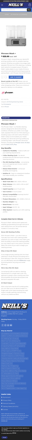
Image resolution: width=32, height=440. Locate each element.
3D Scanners (24, 333)
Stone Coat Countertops (8, 383)
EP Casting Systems (20, 345)
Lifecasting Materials (7, 358)
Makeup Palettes (6, 360)
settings (14, 433)
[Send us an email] (8, 325)
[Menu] (2, 5)
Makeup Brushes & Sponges (21, 358)
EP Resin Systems (6, 350)
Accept (4, 437)
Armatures (15, 338)
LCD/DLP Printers (19, 355)
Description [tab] (5, 117)
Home (7, 14)
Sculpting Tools (5, 378)
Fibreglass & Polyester (7, 353)
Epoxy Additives (6, 348)
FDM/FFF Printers (16, 350)
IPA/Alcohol (22, 260)
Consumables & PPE (20, 343)
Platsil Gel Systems (6, 368)
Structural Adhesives (20, 383)
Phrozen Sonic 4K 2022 (22, 142)
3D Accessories (7, 104)
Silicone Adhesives (6, 380)
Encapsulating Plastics (7, 345)
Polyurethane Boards (20, 370)
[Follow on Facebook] (2, 325)
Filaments (16, 353)
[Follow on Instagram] (5, 325)
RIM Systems (19, 375)
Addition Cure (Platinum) (8, 335)
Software (15, 380)
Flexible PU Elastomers (7, 355)
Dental (21, 101)
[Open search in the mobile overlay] (16, 9)
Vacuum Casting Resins (8, 385)
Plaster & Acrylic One (7, 363)
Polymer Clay (16, 368)
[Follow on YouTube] (11, 325)
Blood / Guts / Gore (6, 340)
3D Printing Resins (15, 333)
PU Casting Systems (7, 373)
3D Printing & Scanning (19, 14)
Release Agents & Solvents (8, 375)
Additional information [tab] (9, 120)
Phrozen (7, 106)
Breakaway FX (16, 340)
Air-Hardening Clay (6, 338)
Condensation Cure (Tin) (8, 343)
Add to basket (16, 77)
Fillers (22, 353)
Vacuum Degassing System (9, 388)
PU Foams (15, 373)
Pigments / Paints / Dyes (18, 360)
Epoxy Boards (14, 348)
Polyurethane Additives (8, 370)
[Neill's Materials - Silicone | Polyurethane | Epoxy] (16, 5)
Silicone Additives (15, 378)
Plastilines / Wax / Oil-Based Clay (10, 365)
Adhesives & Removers (21, 335)
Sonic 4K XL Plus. (11, 144)
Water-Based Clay (21, 388)
